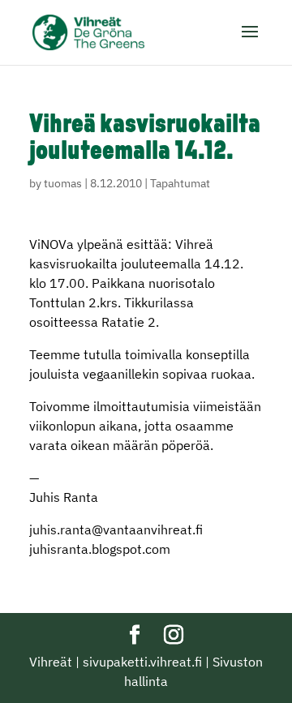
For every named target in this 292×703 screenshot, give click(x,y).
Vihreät (50, 662)
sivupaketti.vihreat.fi (142, 662)
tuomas (63, 183)
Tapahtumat (180, 183)
